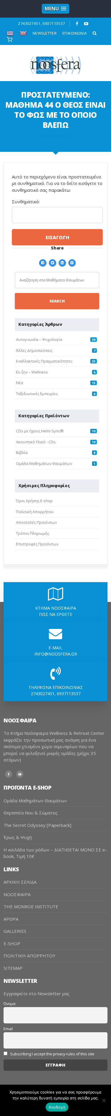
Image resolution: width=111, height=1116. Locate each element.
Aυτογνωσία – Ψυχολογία (39, 339)
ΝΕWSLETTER (45, 33)
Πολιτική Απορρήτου (35, 511)
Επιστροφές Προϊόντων (37, 544)
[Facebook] (77, 23)
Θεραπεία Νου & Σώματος (31, 813)
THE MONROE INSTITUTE (31, 906)
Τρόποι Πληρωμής (32, 533)
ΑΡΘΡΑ (11, 919)
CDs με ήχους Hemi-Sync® (40, 431)
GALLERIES (15, 931)
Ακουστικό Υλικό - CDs (36, 442)
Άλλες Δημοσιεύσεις (34, 350)
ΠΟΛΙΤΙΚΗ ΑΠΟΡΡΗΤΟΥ (29, 956)
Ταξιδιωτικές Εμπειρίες (37, 393)
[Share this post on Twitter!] (52, 262)
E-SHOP (12, 943)
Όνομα (9, 1003)
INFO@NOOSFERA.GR (55, 654)
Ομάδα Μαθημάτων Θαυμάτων (44, 463)
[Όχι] (104, 1100)
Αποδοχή (57, 1107)
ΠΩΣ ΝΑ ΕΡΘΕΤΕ (55, 614)
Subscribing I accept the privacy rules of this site (51, 1054)
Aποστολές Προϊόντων (36, 522)
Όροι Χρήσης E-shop (34, 500)
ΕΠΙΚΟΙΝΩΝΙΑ (74, 33)
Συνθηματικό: (26, 201)
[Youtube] (86, 23)
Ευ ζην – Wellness (32, 372)
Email (8, 1028)
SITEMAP (13, 968)
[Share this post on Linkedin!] (62, 262)
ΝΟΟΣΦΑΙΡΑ (17, 894)
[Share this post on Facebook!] (42, 262)
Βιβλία (22, 452)
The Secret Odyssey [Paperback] (37, 825)
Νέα (19, 382)
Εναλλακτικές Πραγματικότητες (44, 361)
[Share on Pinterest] (72, 262)
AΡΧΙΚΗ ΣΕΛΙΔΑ (20, 882)
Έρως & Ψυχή (18, 837)
